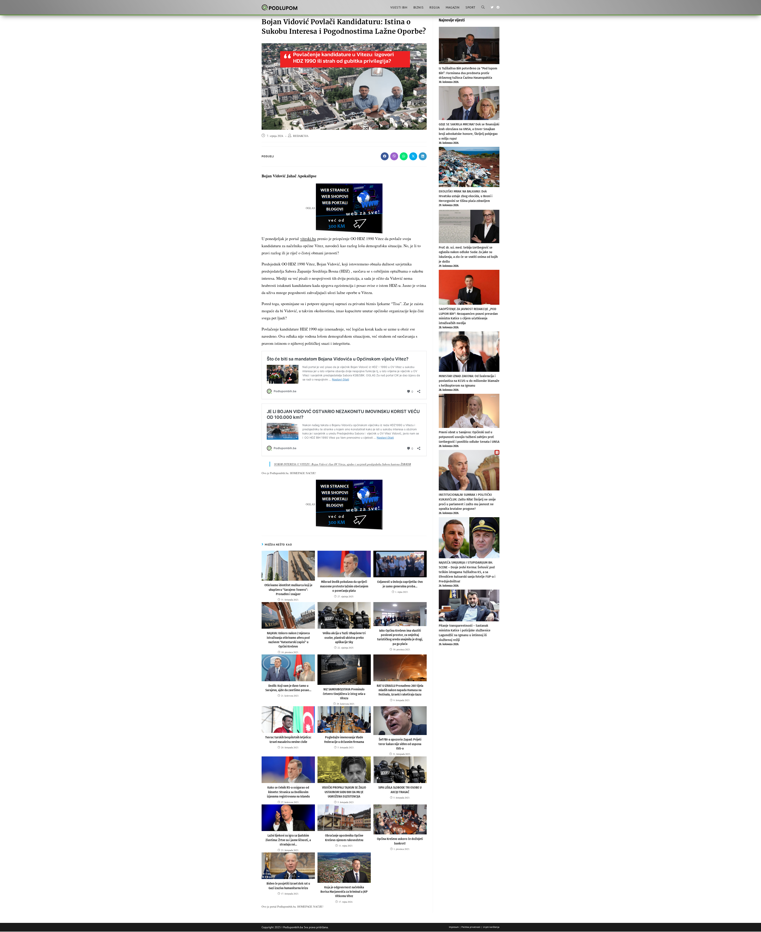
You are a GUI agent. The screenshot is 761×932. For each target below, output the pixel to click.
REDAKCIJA (300, 136)
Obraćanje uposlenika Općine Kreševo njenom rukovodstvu (344, 838)
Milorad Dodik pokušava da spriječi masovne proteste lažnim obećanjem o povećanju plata (344, 586)
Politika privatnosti (470, 926)
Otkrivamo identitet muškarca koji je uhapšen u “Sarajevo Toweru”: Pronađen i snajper (288, 589)
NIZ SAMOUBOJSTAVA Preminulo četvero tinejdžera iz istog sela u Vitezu (344, 693)
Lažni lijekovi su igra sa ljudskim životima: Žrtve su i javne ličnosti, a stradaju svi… (288, 840)
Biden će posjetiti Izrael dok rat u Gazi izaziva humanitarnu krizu (288, 886)
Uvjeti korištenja (491, 926)
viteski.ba (308, 238)
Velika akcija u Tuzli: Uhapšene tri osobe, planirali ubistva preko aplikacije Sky (344, 637)
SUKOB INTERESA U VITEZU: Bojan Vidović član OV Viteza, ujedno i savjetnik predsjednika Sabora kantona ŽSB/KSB (342, 464)
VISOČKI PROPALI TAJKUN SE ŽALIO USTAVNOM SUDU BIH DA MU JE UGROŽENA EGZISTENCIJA (344, 792)
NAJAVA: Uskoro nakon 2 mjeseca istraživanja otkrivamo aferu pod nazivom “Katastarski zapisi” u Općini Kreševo (288, 639)
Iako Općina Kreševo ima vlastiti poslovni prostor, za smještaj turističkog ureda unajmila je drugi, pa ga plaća (400, 637)
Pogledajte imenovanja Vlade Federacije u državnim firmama (344, 739)
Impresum (454, 926)
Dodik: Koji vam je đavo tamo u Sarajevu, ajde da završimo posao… (288, 688)
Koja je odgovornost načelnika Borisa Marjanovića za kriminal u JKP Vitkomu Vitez (344, 891)
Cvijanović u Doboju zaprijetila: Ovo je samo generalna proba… (400, 584)
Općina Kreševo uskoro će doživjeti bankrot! (400, 841)
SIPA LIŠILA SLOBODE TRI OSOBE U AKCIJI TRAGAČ (400, 790)
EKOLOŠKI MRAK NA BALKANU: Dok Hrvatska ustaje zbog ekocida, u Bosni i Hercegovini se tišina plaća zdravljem (465, 196)
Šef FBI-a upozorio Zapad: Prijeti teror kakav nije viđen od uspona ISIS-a (400, 744)
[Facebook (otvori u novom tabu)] (498, 7)
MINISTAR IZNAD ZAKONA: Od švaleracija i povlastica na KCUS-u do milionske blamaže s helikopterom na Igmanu (469, 381)
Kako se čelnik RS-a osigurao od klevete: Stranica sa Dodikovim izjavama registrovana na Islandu (288, 792)
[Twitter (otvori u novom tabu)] (492, 7)
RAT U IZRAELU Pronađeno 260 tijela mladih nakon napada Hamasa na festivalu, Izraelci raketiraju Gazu (400, 690)
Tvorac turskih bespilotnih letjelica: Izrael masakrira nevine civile (288, 739)
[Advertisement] (469, 679)
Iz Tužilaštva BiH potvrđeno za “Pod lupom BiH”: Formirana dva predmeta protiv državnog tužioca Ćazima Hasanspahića (468, 73)
